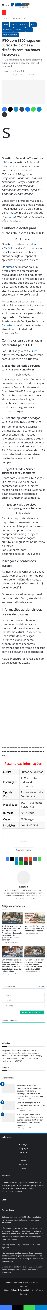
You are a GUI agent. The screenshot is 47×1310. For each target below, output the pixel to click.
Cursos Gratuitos (18, 18)
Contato (23, 1294)
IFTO (29, 29)
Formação (23, 1144)
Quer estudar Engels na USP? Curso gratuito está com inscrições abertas (34, 928)
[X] (10, 109)
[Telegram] (39, 109)
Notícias (23, 1152)
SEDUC (23, 1156)
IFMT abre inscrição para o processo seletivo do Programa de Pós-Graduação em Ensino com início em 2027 (34, 964)
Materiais (23, 1164)
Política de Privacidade (20, 1290)
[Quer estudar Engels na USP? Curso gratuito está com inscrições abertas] (34, 918)
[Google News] (23, 850)
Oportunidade (10, 34)
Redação (6, 71)
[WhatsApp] (33, 109)
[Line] (21, 863)
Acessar (41, 986)
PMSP (23, 1160)
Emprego (23, 1148)
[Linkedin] (16, 109)
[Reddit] (30, 859)
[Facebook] (4, 109)
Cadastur (7, 325)
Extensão (7, 29)
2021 (5, 24)
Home (6, 1290)
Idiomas (19, 29)
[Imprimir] (30, 863)
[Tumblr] (21, 109)
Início (6, 18)
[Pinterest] (26, 859)
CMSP (23, 1168)
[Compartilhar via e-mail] (4, 114)
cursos (12, 216)
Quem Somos (37, 1290)
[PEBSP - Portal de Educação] (20, 5)
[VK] (35, 859)
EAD (33, 24)
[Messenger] (27, 109)
